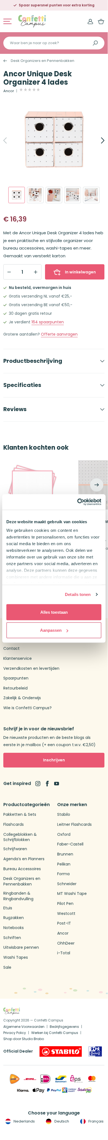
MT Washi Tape (72, 893)
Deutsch (61, 1121)
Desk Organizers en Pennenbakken (42, 60)
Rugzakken (13, 917)
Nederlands (24, 1121)
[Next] (96, 140)
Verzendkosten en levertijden (31, 668)
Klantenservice (17, 658)
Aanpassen (51, 630)
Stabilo (63, 814)
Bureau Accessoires (22, 869)
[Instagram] (37, 783)
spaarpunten (47, 322)
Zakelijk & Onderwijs (22, 698)
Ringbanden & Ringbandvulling (18, 896)
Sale (7, 967)
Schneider (67, 884)
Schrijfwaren (15, 849)
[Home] (32, 21)
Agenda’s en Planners (23, 859)
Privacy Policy (14, 1032)
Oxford (63, 834)
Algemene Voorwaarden (23, 1026)
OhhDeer (66, 943)
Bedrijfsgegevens (64, 1026)
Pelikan (63, 864)
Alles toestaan (54, 612)
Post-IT (64, 923)
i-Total (63, 953)
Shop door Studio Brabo (23, 1038)
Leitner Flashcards (74, 824)
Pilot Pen (65, 903)
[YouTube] (56, 783)
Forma (63, 874)
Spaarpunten (15, 678)
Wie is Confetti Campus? (27, 708)
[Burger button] (7, 21)
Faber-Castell (70, 844)
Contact (11, 648)
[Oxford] (95, 1051)
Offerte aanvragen (59, 334)
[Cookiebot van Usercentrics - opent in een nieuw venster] (77, 502)
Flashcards (13, 824)
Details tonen (78, 594)
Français (96, 1121)
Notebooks (13, 927)
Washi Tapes (15, 957)
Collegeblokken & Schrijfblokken (20, 837)
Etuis (7, 908)
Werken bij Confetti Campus (54, 1032)
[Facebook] (47, 783)
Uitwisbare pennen (21, 947)
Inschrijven (54, 760)
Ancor (8, 91)
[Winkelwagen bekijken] (101, 21)
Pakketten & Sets (19, 814)
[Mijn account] (90, 21)
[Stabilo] (60, 1051)
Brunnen (65, 854)
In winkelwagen (80, 272)
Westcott (66, 913)
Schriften (12, 937)
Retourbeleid (15, 688)
